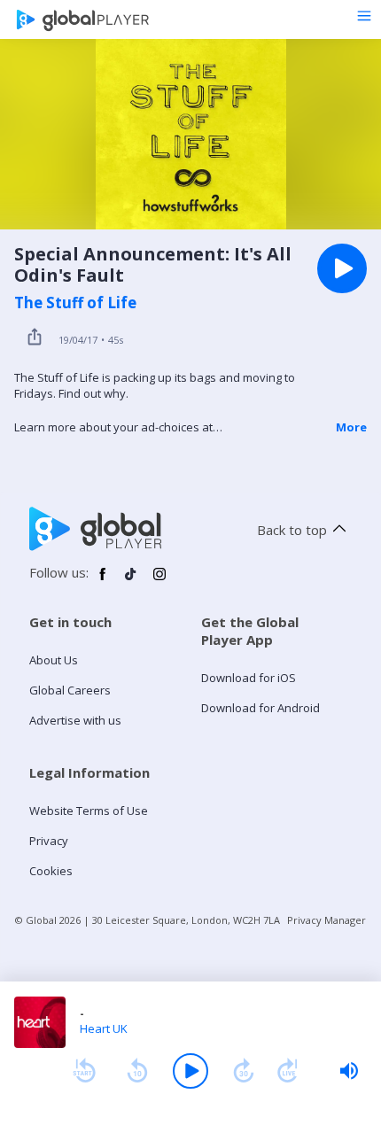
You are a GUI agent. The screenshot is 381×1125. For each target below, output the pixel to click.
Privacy (48, 841)
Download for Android (260, 708)
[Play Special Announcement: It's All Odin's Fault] (342, 268)
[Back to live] (288, 1071)
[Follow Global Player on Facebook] (102, 581)
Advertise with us (75, 720)
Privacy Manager (326, 920)
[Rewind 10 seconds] (137, 1071)
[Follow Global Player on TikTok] (131, 581)
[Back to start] (84, 1071)
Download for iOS (248, 678)
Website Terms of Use (88, 811)
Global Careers (70, 690)
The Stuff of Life (75, 303)
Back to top (292, 530)
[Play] (190, 1071)
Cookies (51, 871)
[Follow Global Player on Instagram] (159, 581)
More (351, 427)
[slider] (349, 1071)
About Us (53, 660)
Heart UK (104, 1028)
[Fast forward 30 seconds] (243, 1071)
